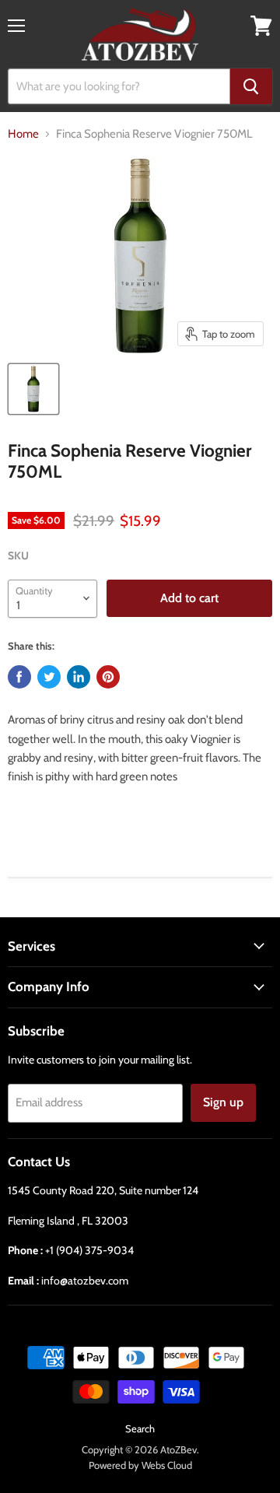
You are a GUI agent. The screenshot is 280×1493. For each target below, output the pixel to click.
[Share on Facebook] (19, 677)
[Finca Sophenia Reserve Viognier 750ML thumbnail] (33, 389)
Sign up (223, 1102)
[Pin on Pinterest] (108, 677)
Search (140, 1428)
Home (23, 134)
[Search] (251, 86)
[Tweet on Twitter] (49, 677)
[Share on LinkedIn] (78, 677)
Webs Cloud (167, 1465)
